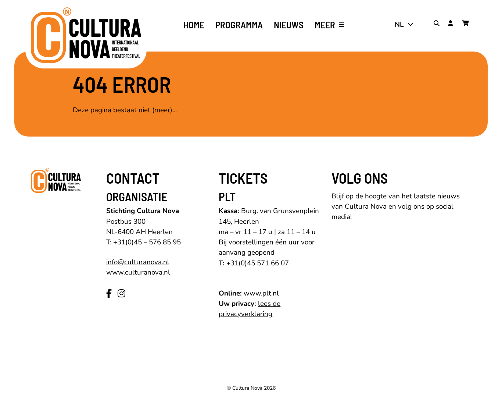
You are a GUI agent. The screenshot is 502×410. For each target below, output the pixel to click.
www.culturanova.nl (138, 272)
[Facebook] (109, 293)
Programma (239, 24)
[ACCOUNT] (452, 24)
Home (193, 24)
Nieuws (289, 24)
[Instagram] (121, 293)
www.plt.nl (261, 293)
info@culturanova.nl (137, 262)
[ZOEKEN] (438, 24)
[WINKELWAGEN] (466, 24)
